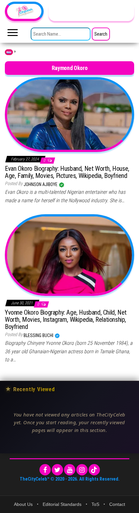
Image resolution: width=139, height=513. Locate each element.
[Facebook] (45, 469)
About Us (23, 504)
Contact (117, 504)
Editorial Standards (62, 504)
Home (8, 52)
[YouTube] (69, 469)
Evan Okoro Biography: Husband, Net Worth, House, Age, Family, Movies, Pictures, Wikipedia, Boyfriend (67, 172)
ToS (95, 504)
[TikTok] (94, 469)
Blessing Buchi (39, 335)
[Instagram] (82, 469)
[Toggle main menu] (12, 34)
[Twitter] (57, 469)
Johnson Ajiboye (41, 184)
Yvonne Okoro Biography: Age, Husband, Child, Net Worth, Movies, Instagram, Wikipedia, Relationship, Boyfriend (66, 320)
